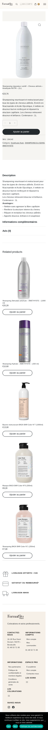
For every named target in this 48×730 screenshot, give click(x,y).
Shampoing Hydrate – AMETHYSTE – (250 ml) (20, 364)
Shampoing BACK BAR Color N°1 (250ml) (18, 546)
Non (15, 726)
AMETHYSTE (7, 146)
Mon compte (27, 4)
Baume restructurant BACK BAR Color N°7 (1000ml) (22, 425)
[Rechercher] (16, 4)
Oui (8, 726)
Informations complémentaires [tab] (19, 222)
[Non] (45, 721)
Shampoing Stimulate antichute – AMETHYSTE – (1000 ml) (24, 302)
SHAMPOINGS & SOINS (35, 143)
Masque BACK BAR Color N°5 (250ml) (17, 486)
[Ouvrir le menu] (8, 695)
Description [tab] (9, 175)
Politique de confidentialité (31, 726)
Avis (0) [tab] (6, 230)
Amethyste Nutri (17, 143)
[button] (39, 25)
